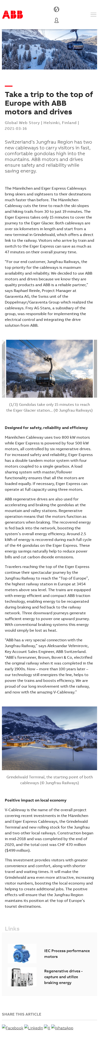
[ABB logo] (12, 15)
